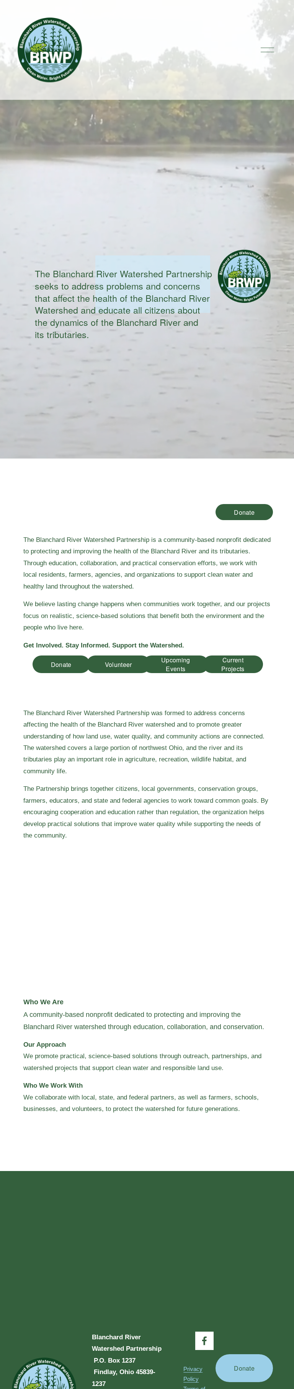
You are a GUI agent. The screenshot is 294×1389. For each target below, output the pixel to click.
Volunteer (118, 664)
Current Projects (233, 664)
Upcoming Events (175, 664)
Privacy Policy (193, 1374)
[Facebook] (204, 1341)
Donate (244, 512)
